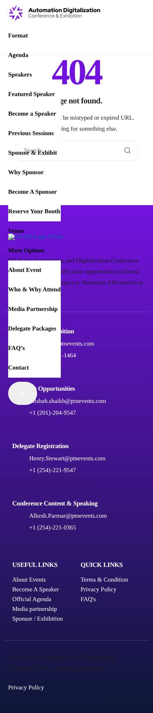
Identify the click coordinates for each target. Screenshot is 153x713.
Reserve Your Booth (34, 211)
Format (18, 36)
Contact (18, 368)
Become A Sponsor (32, 192)
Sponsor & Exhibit (32, 153)
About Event (24, 270)
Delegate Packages (32, 329)
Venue (16, 231)
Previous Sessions (31, 133)
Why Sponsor (26, 172)
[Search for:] (77, 150)
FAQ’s (16, 348)
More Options (26, 250)
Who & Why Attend (34, 290)
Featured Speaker (31, 94)
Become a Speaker (32, 114)
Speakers (20, 75)
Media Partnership (33, 309)
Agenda (18, 55)
